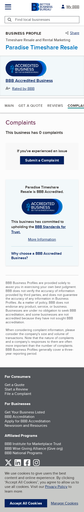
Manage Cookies (64, 503)
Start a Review (16, 389)
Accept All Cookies (26, 503)
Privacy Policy (56, 486)
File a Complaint (18, 393)
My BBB (72, 6)
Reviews (55, 105)
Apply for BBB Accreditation (27, 421)
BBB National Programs (23, 453)
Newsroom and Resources (26, 425)
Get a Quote (30, 105)
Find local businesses (32, 19)
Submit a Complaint (42, 160)
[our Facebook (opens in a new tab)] (27, 465)
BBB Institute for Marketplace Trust (33, 443)
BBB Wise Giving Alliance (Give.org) (34, 448)
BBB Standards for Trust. (38, 229)
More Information (42, 239)
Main (9, 105)
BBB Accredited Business (29, 80)
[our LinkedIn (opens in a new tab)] (17, 465)
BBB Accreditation (20, 416)
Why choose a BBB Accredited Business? (36, 255)
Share (74, 33)
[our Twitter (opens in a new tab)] (8, 465)
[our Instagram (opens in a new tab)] (36, 465)
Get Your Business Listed (25, 412)
